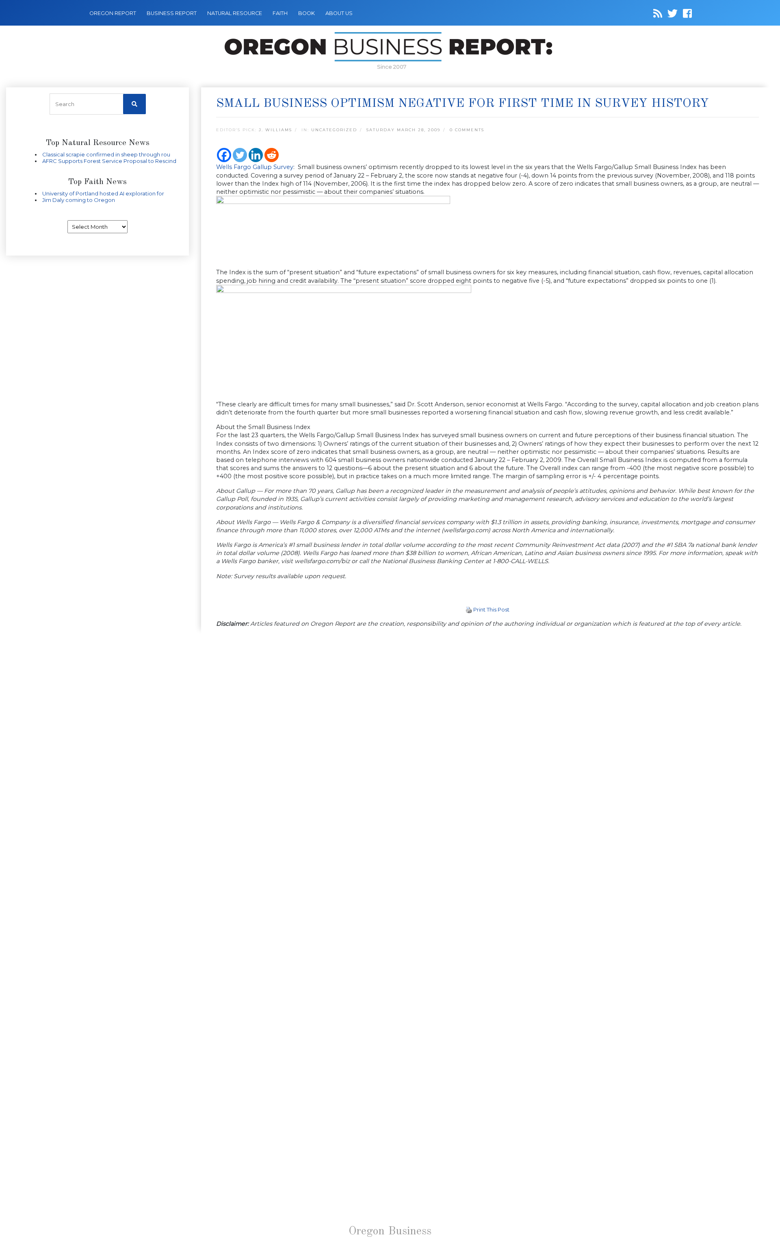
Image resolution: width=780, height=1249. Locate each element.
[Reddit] (271, 155)
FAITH (280, 13)
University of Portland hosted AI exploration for (103, 193)
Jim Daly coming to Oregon (78, 200)
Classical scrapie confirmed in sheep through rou (106, 154)
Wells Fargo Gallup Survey (254, 167)
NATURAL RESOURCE (234, 13)
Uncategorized (334, 130)
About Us (339, 13)
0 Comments (467, 130)
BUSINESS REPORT (172, 13)
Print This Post (491, 609)
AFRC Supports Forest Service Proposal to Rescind (109, 161)
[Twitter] (240, 155)
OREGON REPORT (112, 13)
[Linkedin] (256, 155)
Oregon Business (390, 1231)
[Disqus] (487, 746)
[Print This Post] (469, 609)
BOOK (306, 13)
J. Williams (275, 130)
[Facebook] (224, 155)
